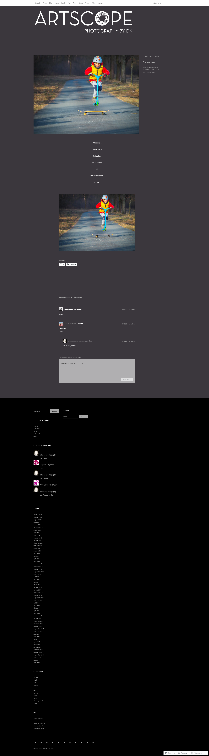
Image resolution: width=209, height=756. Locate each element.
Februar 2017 (38, 587)
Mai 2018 (36, 556)
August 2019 (37, 530)
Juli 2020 (36, 522)
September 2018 (39, 548)
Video (93, 3)
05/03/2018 (146, 70)
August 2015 (37, 631)
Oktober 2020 (38, 517)
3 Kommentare (156, 70)
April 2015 (37, 642)
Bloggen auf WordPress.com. (44, 748)
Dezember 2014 (38, 650)
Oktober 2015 (38, 626)
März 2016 (37, 613)
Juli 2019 (36, 533)
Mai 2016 (36, 608)
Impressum (101, 3)
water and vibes (38, 434)
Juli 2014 (36, 660)
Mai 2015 (36, 639)
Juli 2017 (36, 577)
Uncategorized (150, 72)
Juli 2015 (36, 634)
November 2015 (38, 624)
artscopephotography (151, 67)
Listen (45, 458)
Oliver (35, 436)
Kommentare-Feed (39, 726)
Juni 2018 (37, 553)
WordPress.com (39, 728)
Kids (69, 3)
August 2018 (37, 551)
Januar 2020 (37, 525)
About (44, 3)
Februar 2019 (38, 538)
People (57, 3)
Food (74, 3)
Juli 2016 (36, 603)
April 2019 (37, 535)
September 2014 (39, 655)
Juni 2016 (37, 605)
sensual (36, 693)
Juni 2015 (37, 637)
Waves (45, 478)
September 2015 (39, 629)
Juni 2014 (37, 663)
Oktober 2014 (38, 652)
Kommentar (127, 379)
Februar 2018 (38, 564)
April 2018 (37, 559)
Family (63, 3)
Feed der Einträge (39, 723)
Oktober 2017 (38, 569)
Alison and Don (70, 324)
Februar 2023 (38, 514)
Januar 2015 (37, 647)
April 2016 (37, 611)
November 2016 (38, 592)
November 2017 (38, 566)
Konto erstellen (38, 718)
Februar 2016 (38, 616)
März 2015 (37, 644)
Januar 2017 (37, 590)
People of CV (48, 495)
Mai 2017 (36, 582)
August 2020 (37, 520)
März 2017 (37, 585)
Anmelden (37, 721)
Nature (81, 3)
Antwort (133, 309)
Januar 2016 (37, 618)
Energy (36, 426)
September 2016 (39, 598)
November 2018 (38, 543)
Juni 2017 (37, 579)
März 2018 (37, 561)
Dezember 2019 (38, 527)
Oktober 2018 (38, 546)
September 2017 (39, 572)
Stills (50, 3)
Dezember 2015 (38, 621)
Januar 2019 (37, 540)
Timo (35, 431)
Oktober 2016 (38, 595)
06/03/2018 (125, 341)
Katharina (37, 428)
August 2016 (37, 600)
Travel (87, 3)
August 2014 (37, 657)
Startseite (37, 3)
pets (35, 690)
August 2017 (37, 574)
